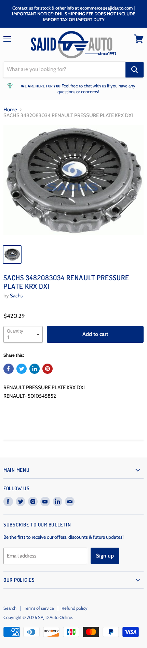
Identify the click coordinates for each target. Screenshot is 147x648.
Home (10, 110)
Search (9, 608)
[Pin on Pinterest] (47, 369)
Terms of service (39, 608)
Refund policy (75, 608)
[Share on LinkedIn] (34, 369)
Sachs (16, 296)
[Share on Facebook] (8, 369)
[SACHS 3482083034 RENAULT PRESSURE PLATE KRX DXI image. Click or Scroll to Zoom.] (73, 182)
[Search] (134, 70)
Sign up (105, 555)
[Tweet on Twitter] (21, 369)
